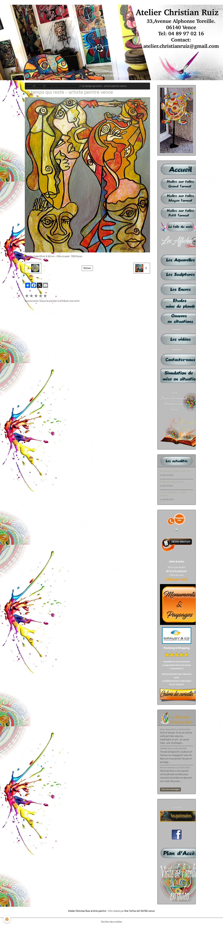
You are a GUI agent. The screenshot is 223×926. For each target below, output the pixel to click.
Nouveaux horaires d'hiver (175, 471)
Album (39, 86)
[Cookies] (7, 919)
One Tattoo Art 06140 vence (139, 911)
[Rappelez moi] (176, 519)
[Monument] (180, 604)
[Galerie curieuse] (180, 695)
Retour (87, 268)
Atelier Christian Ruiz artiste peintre (87, 911)
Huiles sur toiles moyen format (62, 86)
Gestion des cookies (111, 921)
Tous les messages (170, 789)
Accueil (28, 86)
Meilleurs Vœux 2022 (172, 481)
